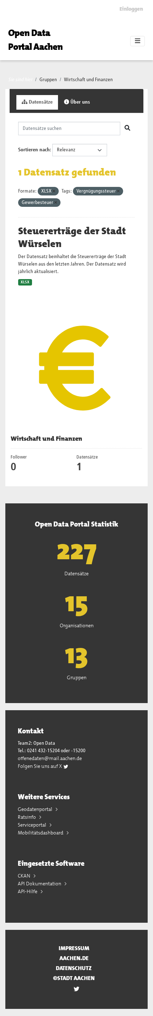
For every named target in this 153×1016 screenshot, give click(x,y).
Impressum (74, 948)
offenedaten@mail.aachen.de (50, 758)
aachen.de (74, 958)
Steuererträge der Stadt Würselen (72, 237)
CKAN (24, 876)
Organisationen (77, 625)
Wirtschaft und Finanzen (88, 79)
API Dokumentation (40, 883)
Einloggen (131, 8)
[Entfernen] (54, 191)
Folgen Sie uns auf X (40, 766)
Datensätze (40, 102)
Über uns (79, 102)
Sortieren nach (34, 149)
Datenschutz (74, 968)
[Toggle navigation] (137, 41)
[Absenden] (127, 128)
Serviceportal (32, 825)
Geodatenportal (35, 809)
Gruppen (48, 79)
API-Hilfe (28, 891)
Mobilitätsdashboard (41, 832)
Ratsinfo (27, 817)
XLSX (25, 282)
